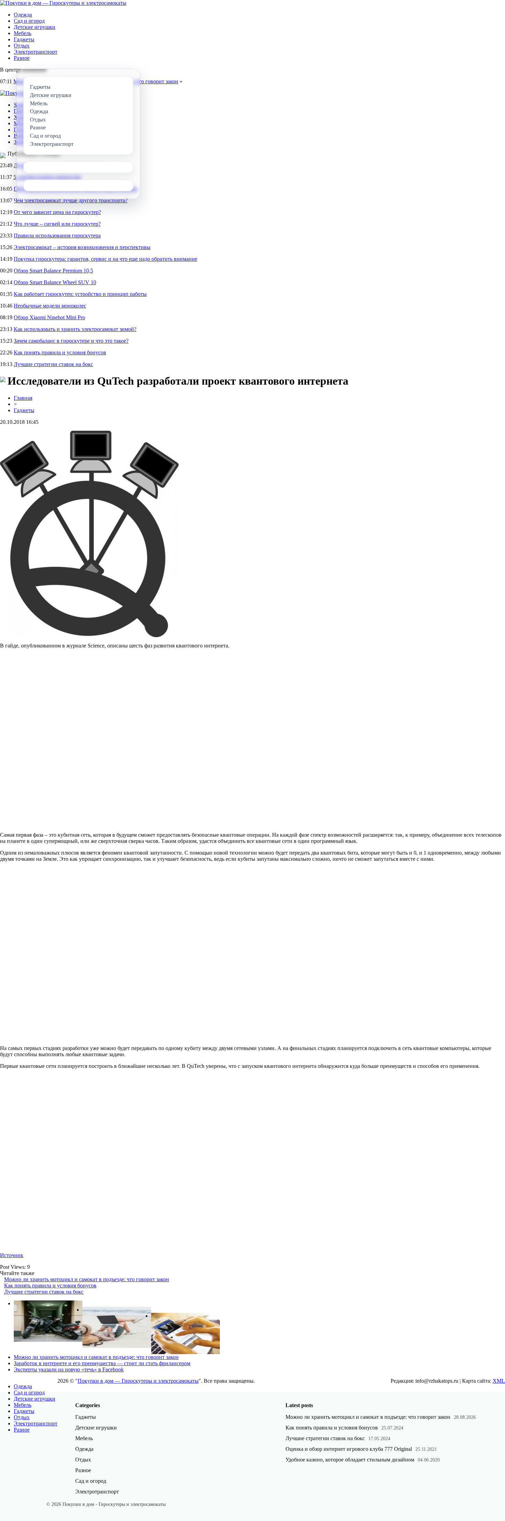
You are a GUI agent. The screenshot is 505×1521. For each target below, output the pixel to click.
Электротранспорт (35, 52)
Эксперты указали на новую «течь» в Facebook (69, 1369)
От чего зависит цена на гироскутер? (57, 212)
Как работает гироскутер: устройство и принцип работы (80, 294)
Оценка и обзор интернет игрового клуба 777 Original (348, 1449)
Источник (11, 1255)
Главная (23, 398)
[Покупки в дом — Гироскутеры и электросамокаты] (63, 3)
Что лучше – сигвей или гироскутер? (57, 224)
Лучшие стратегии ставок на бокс (53, 364)
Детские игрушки (34, 27)
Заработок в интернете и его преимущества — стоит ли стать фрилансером (102, 1363)
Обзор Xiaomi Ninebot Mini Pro (49, 317)
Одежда (23, 15)
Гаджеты (24, 39)
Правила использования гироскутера (57, 235)
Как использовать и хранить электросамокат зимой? (75, 329)
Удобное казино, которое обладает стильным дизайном (349, 1460)
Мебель (22, 33)
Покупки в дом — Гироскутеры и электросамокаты (138, 1381)
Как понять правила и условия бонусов (60, 352)
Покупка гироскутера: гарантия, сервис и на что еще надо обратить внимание (105, 259)
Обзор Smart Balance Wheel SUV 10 (55, 282)
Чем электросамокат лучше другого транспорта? (70, 200)
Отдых (22, 46)
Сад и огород (29, 21)
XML (499, 1381)
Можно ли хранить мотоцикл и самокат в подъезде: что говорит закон (86, 1279)
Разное (22, 58)
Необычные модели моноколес (50, 306)
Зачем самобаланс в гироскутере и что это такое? (71, 341)
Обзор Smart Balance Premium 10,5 (53, 271)
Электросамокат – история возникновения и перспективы (82, 247)
